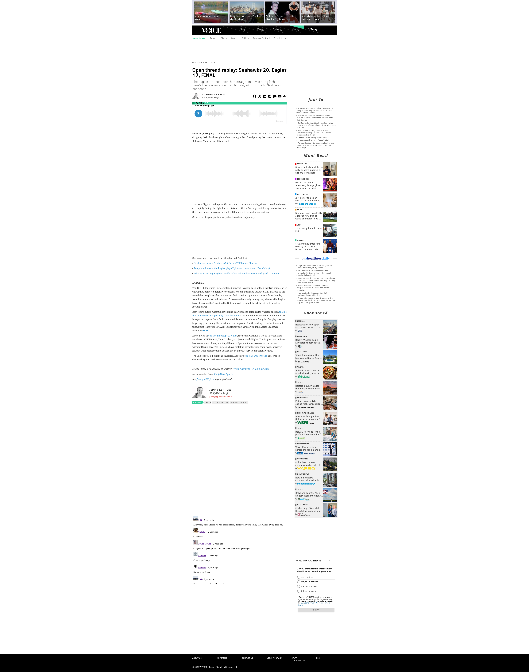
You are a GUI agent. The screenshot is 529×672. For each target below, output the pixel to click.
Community (302, 459)
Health (260, 29)
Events (295, 29)
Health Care (302, 504)
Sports (312, 29)
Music (300, 209)
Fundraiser (302, 397)
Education (302, 163)
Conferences (303, 443)
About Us (197, 658)
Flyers (224, 38)
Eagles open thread (238, 402)
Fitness (301, 321)
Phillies (245, 38)
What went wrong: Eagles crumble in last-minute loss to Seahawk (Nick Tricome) (236, 273)
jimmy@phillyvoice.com (220, 396)
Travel (300, 367)
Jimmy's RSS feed (205, 379)
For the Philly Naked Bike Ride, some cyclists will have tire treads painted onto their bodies (314, 117)
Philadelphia (222, 402)
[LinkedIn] (265, 96)
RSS (318, 658)
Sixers (234, 38)
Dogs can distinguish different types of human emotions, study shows (314, 266)
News (242, 29)
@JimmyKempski (241, 369)
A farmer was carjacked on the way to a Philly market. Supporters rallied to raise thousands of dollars (314, 110)
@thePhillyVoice (260, 369)
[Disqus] (239, 478)
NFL (207, 103)
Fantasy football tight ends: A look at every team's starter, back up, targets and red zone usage (316, 145)
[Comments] (275, 96)
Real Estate (302, 351)
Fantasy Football (261, 38)
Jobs (299, 225)
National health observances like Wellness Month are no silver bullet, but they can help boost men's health (315, 280)
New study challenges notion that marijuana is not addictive (311, 294)
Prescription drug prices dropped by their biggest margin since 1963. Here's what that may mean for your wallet (316, 300)
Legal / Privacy (274, 658)
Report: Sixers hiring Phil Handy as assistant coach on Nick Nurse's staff (312, 138)
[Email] (280, 96)
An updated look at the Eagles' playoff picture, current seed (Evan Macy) (232, 268)
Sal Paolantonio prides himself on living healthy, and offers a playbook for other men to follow (316, 125)
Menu (197, 30)
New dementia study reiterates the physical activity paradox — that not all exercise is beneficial (313, 132)
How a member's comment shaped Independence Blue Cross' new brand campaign (312, 287)
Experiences (303, 179)
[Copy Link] (285, 96)
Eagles (213, 38)
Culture (277, 29)
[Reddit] (270, 96)
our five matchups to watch (222, 335)
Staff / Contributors (298, 659)
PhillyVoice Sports (223, 374)
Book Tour (302, 336)
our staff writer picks (255, 356)
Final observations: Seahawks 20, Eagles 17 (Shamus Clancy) (225, 263)
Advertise (222, 658)
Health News (303, 474)
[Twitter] (259, 96)
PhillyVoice (211, 30)
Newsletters (280, 38)
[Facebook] (254, 96)
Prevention (302, 194)
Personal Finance (305, 413)
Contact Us (247, 658)
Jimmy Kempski (216, 94)
